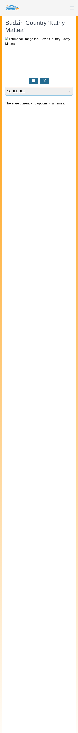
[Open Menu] (72, 8)
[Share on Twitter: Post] (44, 81)
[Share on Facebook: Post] (33, 81)
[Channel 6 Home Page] (12, 8)
